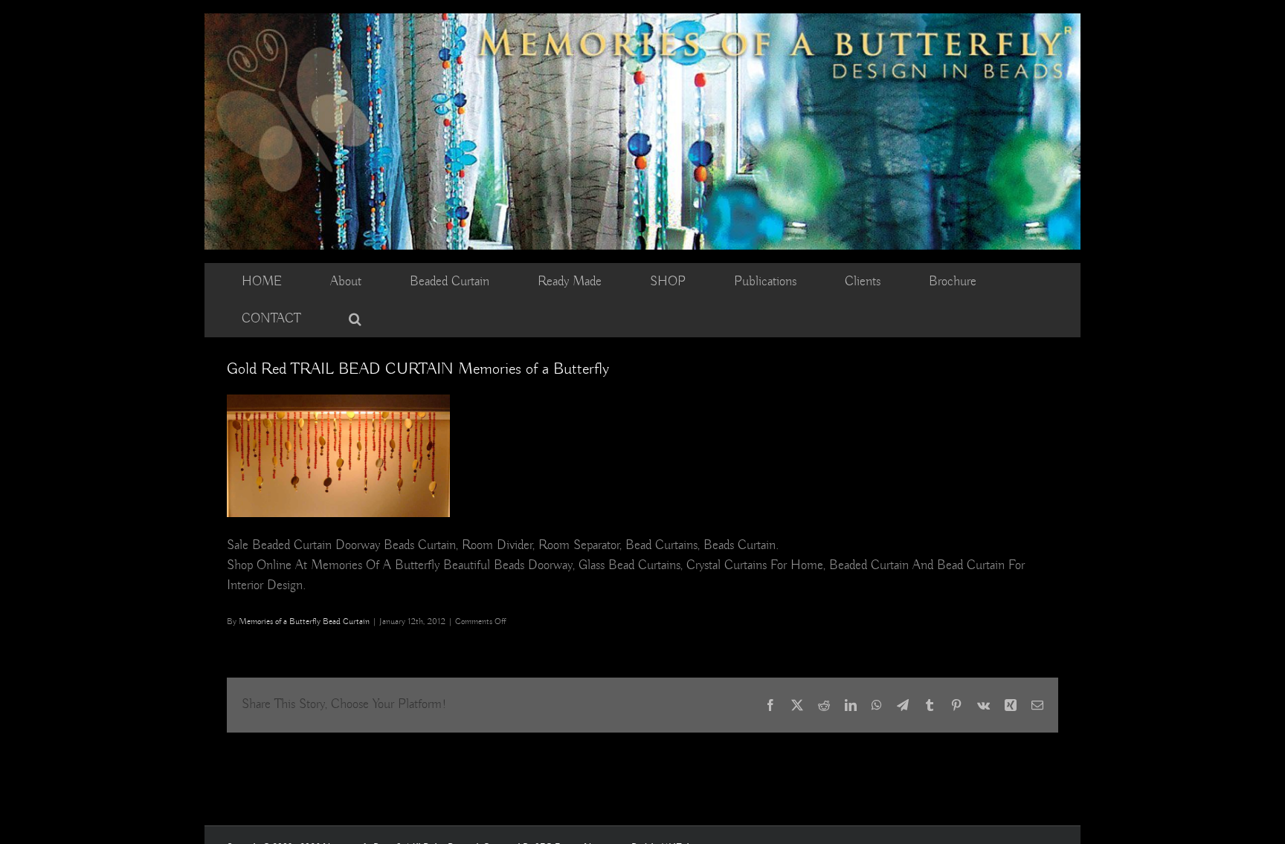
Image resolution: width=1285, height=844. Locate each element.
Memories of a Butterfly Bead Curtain (304, 621)
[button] (355, 318)
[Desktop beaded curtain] (642, 20)
